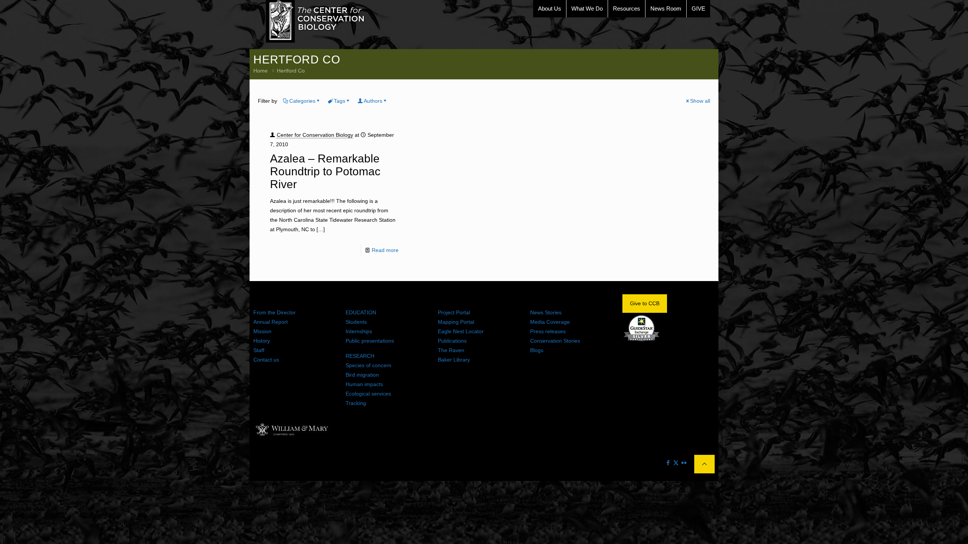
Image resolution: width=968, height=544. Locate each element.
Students (356, 322)
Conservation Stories (555, 341)
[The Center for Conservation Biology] (315, 21)
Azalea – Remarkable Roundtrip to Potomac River (325, 171)
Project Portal (454, 312)
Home (260, 71)
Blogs (536, 350)
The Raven (451, 350)
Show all (700, 101)
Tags (339, 101)
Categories (302, 101)
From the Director (274, 312)
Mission (262, 331)
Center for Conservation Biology (315, 135)
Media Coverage (550, 322)
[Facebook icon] (668, 462)
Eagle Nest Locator (461, 331)
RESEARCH (360, 356)
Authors (373, 101)
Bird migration (362, 375)
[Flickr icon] (684, 462)
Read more (385, 250)
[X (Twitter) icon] (676, 462)
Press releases (548, 331)
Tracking (356, 403)
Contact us (266, 360)
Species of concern (368, 365)
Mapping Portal (456, 322)
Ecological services (368, 394)
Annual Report (270, 322)
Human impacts (364, 384)
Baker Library (454, 360)
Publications (452, 341)
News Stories (546, 312)
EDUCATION (361, 312)
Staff (258, 350)
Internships (359, 331)
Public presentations (370, 341)
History (261, 341)
